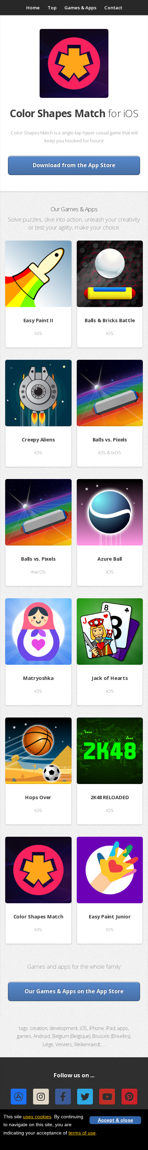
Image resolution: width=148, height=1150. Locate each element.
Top (51, 7)
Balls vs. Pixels (110, 439)
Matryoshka (38, 677)
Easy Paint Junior (109, 916)
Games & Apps (80, 7)
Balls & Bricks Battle (110, 320)
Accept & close (115, 1120)
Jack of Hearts (110, 677)
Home (33, 7)
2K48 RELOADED (110, 797)
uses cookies (37, 1116)
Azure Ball (109, 558)
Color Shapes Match (38, 916)
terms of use (82, 1133)
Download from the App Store (74, 165)
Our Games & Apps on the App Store (74, 991)
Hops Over (38, 797)
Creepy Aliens (38, 439)
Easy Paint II (38, 320)
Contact (113, 7)
